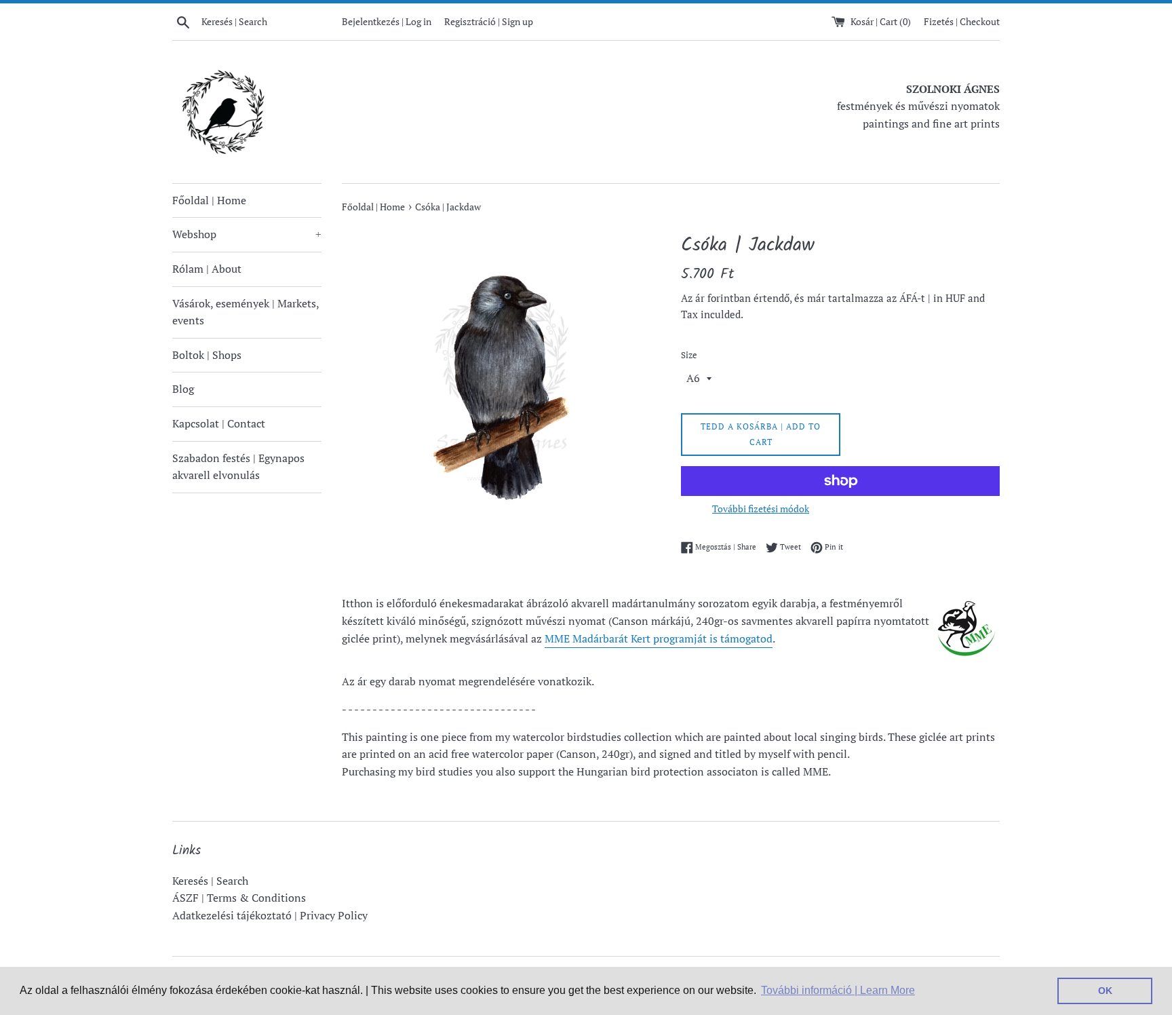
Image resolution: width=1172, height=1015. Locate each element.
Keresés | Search (210, 880)
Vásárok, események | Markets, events (245, 312)
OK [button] (1105, 990)
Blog (183, 388)
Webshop (246, 234)
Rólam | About (206, 268)
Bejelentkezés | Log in (386, 21)
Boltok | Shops (206, 354)
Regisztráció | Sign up (488, 21)
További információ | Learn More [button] (838, 990)
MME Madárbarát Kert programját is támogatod (659, 638)
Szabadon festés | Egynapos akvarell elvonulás (238, 467)
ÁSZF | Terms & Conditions (239, 897)
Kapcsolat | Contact (218, 423)
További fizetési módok (760, 508)
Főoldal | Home (209, 200)
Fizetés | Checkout (962, 21)
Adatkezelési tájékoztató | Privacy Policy (270, 915)
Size (689, 355)
